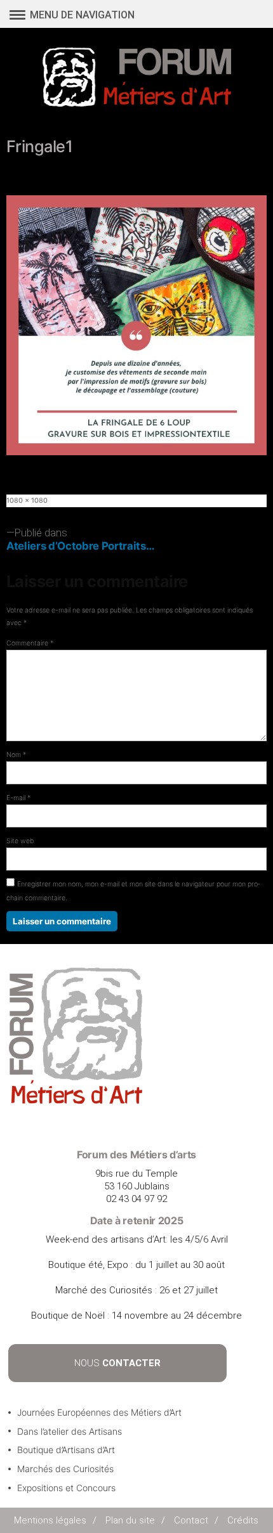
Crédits (242, 1520)
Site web (20, 841)
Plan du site (130, 1520)
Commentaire (29, 643)
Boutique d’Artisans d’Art (66, 1449)
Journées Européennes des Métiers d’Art (99, 1412)
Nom (16, 755)
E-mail (18, 798)
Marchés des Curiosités (65, 1468)
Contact (191, 1520)
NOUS (117, 1363)
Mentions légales (50, 1520)
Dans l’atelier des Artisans (69, 1431)
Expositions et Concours (66, 1487)
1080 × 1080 (27, 500)
